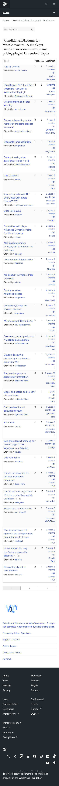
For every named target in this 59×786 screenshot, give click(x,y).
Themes (35, 680)
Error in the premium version (18, 508)
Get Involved (37, 699)
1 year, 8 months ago (51, 178)
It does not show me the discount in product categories (16, 476)
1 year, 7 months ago (51, 160)
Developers (8, 709)
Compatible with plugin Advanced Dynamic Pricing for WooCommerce (17, 230)
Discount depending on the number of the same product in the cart (18, 124)
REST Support (11, 175)
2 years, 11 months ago (50, 357)
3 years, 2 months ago (50, 460)
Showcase (36, 675)
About (6, 675)
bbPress (8, 732)
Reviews (7, 659)
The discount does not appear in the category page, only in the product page (18, 534)
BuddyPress (10, 737)
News (6, 680)
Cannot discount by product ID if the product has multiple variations (18, 495)
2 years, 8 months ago (50, 339)
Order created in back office (18, 259)
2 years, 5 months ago (50, 277)
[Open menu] (54, 4)
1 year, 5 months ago (51, 144)
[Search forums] (32, 29)
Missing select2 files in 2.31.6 (18, 321)
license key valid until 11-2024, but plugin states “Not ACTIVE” (16, 198)
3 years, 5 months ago (50, 570)
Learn (5, 699)
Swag (35, 713)
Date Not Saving (12, 210)
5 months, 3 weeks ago (50, 69)
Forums (6, 12)
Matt (6, 727)
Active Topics (9, 646)
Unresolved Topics (12, 652)
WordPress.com (12, 722)
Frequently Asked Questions (17, 633)
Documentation (10, 704)
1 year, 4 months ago (51, 104)
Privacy (6, 690)
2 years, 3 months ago (50, 229)
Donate (36, 709)
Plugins (34, 685)
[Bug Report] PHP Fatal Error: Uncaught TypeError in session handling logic (19, 89)
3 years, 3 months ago (50, 511)
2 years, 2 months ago (50, 213)
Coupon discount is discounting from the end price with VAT (16, 358)
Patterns (35, 690)
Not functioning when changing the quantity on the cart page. (18, 246)
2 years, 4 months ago (50, 262)
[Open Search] (46, 4)
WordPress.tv (11, 713)
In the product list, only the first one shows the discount (16, 552)
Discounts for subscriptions (17, 142)
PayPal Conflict (12, 66)
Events (34, 704)
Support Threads (11, 639)
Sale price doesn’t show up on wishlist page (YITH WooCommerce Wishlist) (19, 444)
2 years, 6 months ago (50, 308)
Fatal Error (9, 422)
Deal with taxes (12, 457)
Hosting (7, 685)
